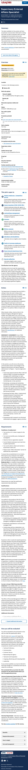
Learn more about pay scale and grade (12, 119)
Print (4, 22)
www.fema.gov (11, 330)
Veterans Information (6, 768)
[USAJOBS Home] (7, 2)
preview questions (10, 724)
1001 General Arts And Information (12, 143)
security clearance (11, 170)
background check (14, 168)
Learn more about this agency (10, 55)
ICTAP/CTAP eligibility (7, 702)
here (24, 581)
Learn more (11, 76)
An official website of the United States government (13, 0)
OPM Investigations (12, 478)
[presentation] (14, 88)
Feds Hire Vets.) (19, 693)
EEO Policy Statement (6, 764)
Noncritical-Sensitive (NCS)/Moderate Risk (12, 166)
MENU (25, 2)
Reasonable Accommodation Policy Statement (12, 766)
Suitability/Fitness (8, 176)
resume (13, 636)
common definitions (9, 47)
